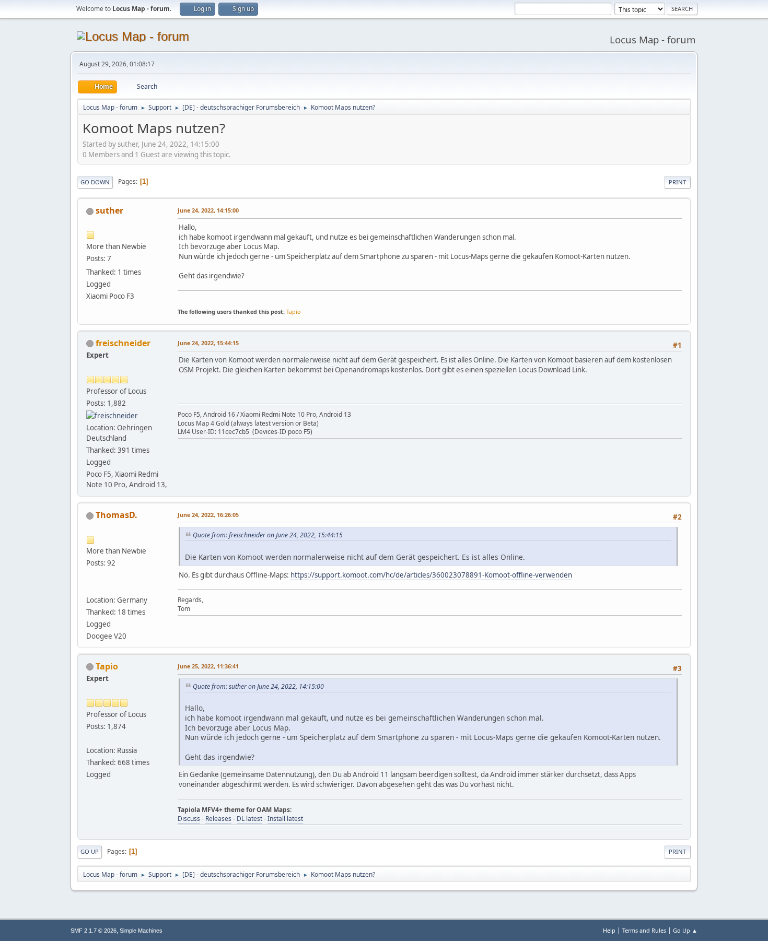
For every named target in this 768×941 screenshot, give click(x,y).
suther (109, 210)
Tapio (293, 311)
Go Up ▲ (685, 930)
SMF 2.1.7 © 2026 (94, 930)
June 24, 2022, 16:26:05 (208, 515)
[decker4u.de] (90, 587)
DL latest (249, 818)
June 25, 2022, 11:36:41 (208, 666)
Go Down (95, 182)
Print (677, 182)
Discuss (189, 818)
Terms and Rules (644, 930)
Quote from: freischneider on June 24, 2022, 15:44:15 (268, 535)
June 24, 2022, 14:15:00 (208, 210)
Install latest (285, 818)
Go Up (89, 851)
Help (609, 930)
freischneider (123, 343)
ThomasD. (116, 515)
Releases (218, 818)
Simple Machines (141, 930)
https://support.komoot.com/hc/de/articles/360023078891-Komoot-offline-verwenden (431, 575)
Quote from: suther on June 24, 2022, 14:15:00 (258, 686)
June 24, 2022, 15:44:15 (208, 343)
